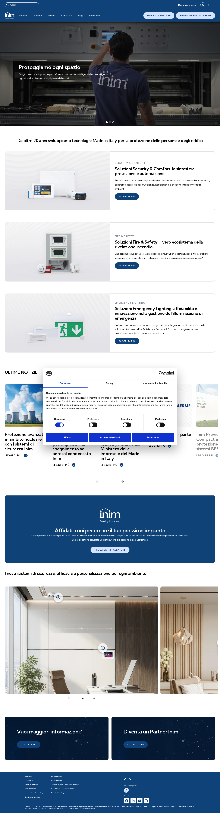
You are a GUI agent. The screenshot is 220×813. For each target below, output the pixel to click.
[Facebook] (126, 800)
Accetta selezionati (110, 437)
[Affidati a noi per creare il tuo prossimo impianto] (110, 515)
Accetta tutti (153, 437)
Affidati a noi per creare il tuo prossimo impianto (110, 530)
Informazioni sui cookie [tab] (154, 383)
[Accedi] (202, 4)
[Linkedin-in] (133, 800)
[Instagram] (146, 800)
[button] (187, 4)
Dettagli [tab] (110, 383)
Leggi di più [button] (16, 455)
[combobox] (22, 4)
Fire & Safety (124, 236)
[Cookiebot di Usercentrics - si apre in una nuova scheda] (161, 373)
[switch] (93, 425)
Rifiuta (67, 437)
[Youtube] (139, 800)
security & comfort (130, 163)
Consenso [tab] (65, 383)
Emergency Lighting (130, 303)
